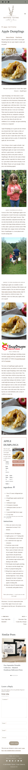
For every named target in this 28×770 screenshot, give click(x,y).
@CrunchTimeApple (19, 358)
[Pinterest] (12, 761)
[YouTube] (18, 761)
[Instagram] (8, 2)
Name (4, 723)
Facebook (7, 361)
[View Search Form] (25, 2)
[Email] (21, 761)
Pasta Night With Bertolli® (6, 619)
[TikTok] (15, 761)
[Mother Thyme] (11, 13)
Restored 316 (14, 766)
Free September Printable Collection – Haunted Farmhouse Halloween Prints (13, 667)
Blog (20, 758)
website (9, 356)
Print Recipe (19, 37)
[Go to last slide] (4, 656)
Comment (5, 699)
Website (4, 737)
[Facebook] (3, 2)
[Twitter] (5, 2)
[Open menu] (25, 14)
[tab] (10, 675)
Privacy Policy (11, 758)
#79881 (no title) (14, 756)
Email (4, 730)
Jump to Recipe (10, 37)
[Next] (24, 656)
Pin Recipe (18, 465)
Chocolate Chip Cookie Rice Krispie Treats (21, 620)
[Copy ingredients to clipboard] (14, 487)
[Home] (2, 27)
